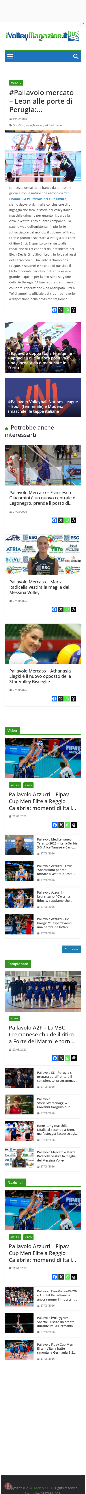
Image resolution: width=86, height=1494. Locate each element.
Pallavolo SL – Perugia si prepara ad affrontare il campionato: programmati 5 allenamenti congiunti (56, 1077)
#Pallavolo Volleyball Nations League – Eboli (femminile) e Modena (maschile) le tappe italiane (43, 406)
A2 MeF (14, 1018)
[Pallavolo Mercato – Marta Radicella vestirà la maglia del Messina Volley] (43, 537)
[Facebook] (54, 310)
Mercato (16, 82)
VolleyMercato (34, 125)
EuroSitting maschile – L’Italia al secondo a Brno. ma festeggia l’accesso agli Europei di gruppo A (56, 1130)
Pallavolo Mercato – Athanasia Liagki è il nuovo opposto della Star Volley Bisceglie (40, 676)
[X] (61, 310)
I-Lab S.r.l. (41, 1488)
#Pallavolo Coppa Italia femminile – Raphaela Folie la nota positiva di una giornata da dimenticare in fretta (41, 360)
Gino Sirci (18, 125)
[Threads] (73, 310)
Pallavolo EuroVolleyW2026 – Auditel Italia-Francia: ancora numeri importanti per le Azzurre (57, 1295)
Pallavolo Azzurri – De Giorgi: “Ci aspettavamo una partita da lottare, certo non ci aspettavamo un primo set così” (55, 923)
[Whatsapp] (67, 310)
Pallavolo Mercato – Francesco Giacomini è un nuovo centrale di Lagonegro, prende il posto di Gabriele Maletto (43, 500)
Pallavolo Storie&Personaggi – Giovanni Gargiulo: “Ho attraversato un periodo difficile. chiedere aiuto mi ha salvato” (56, 1103)
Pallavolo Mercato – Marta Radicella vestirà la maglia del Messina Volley (39, 587)
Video (28, 785)
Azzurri (15, 785)
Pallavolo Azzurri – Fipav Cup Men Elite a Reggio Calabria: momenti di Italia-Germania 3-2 (43, 801)
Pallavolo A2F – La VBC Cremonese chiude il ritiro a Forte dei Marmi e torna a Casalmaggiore (41, 1034)
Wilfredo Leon (53, 125)
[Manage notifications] (7, 1486)
